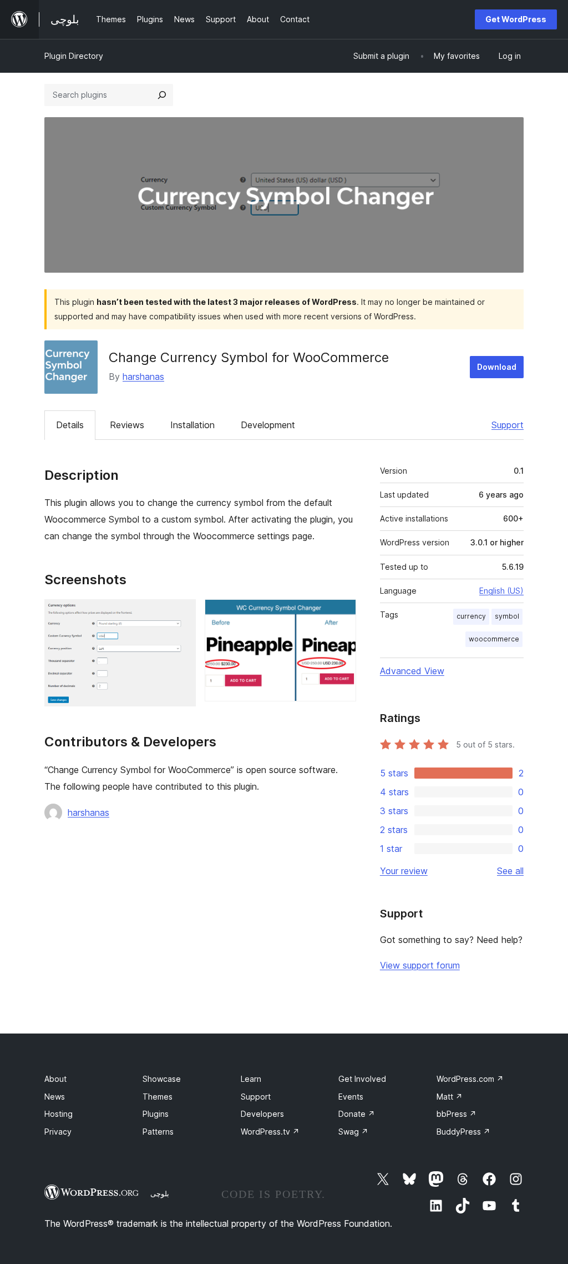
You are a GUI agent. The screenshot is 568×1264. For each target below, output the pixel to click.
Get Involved (362, 1079)
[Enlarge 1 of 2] (180, 614)
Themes (158, 1096)
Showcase (162, 1079)
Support (507, 424)
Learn (251, 1079)
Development (268, 424)
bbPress (456, 1113)
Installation (192, 424)
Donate (356, 1113)
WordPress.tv (270, 1131)
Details (70, 424)
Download (496, 367)
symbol (507, 616)
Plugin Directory (73, 56)
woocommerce (494, 639)
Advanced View (412, 670)
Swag (353, 1131)
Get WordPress (515, 19)
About (55, 1079)
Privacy (58, 1131)
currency (471, 616)
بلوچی (159, 1193)
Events (350, 1096)
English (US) (501, 590)
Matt (450, 1096)
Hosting (58, 1113)
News (54, 1096)
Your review (404, 870)
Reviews (127, 424)
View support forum (420, 965)
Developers (262, 1113)
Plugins (156, 1113)
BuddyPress (463, 1131)
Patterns (158, 1131)
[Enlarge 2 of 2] (341, 614)
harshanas (143, 376)
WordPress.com (470, 1079)
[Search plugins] (162, 95)
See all (510, 870)
